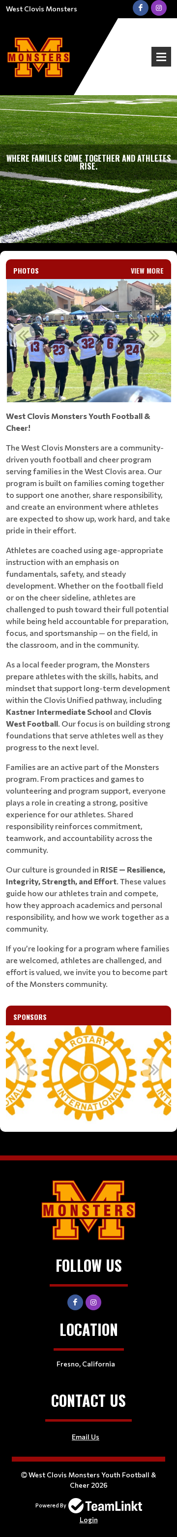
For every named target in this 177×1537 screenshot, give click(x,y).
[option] (88, 340)
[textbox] (88, 700)
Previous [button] (23, 335)
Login (89, 1519)
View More (147, 270)
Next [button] (154, 335)
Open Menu (161, 57)
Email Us (85, 1436)
